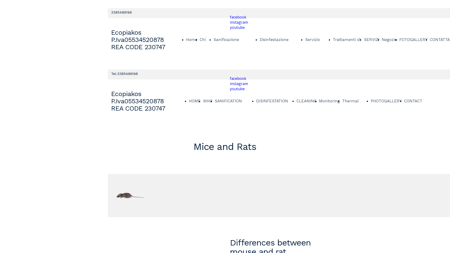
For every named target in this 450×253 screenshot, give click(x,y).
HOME (195, 101)
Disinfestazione (274, 39)
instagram (239, 22)
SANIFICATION (228, 101)
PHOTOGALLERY (386, 101)
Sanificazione (226, 39)
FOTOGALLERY (413, 39)
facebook (238, 17)
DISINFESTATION (272, 101)
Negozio (389, 39)
